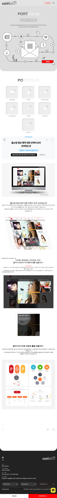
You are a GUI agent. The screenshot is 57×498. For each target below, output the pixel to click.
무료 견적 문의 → (43, 496)
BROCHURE (25, 484)
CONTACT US (43, 484)
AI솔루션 (48, 3)
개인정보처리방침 (5, 489)
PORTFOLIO (6, 484)
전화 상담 (14, 496)
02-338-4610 (5, 474)
